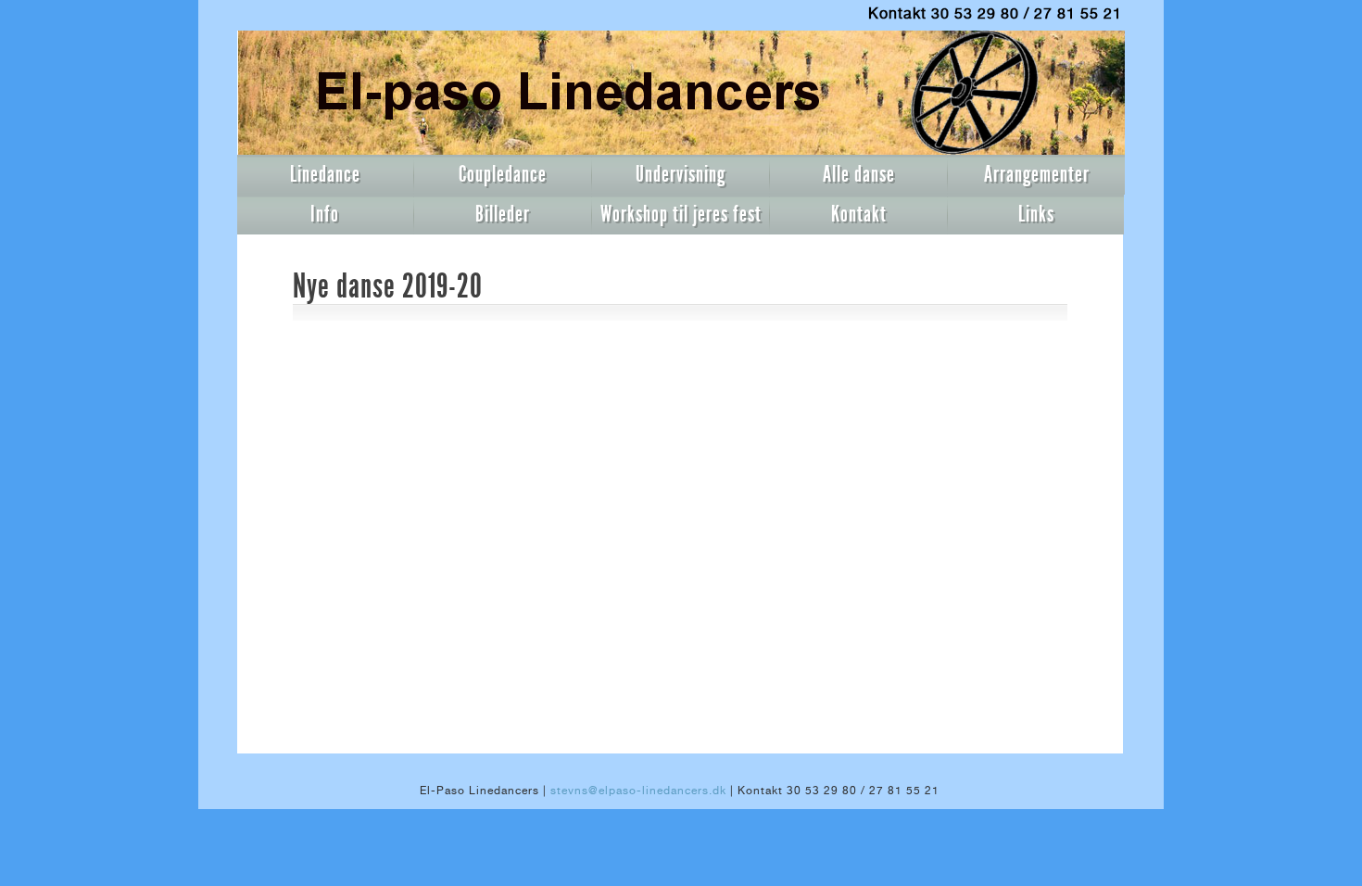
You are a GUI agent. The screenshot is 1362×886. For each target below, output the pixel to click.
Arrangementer (1037, 174)
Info (324, 214)
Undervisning (680, 174)
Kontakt (859, 214)
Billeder (502, 214)
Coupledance (503, 174)
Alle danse (859, 174)
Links (1036, 214)
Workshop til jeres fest (681, 214)
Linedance (325, 174)
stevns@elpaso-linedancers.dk (638, 790)
